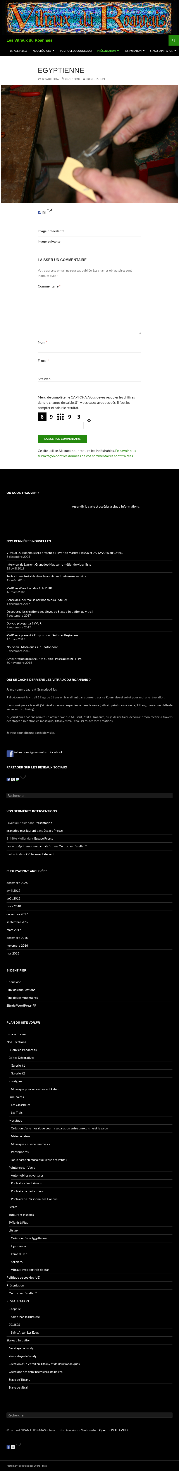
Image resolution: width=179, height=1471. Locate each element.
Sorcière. (17, 1262)
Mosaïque (15, 1120)
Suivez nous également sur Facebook (38, 752)
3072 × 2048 (72, 78)
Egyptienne (18, 1246)
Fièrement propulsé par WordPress (27, 1465)
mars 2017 (14, 930)
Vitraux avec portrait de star (30, 1269)
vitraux (13, 1230)
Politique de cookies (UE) (76, 50)
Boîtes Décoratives (21, 1057)
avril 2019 (13, 890)
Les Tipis (16, 1112)
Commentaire (49, 286)
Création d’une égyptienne (28, 1238)
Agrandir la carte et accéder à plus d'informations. (105, 506)
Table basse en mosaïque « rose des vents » (39, 1159)
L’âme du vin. (19, 1254)
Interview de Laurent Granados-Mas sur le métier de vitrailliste (49, 564)
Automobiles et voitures (27, 1175)
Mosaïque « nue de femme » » (30, 1144)
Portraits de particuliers (27, 1191)
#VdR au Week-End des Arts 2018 (29, 588)
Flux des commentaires (22, 997)
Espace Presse (18, 50)
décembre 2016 (17, 937)
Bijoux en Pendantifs (23, 1050)
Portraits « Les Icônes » (26, 1183)
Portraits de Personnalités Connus (34, 1199)
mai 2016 (13, 953)
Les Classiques (20, 1105)
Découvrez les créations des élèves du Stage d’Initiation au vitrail (50, 611)
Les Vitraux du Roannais (29, 40)
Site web (44, 379)
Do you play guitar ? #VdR (24, 623)
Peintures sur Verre (22, 1167)
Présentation (106, 51)
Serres (13, 1207)
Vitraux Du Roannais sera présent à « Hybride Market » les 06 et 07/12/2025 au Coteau (65, 552)
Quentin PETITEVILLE (114, 1430)
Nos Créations (42, 50)
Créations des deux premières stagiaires (35, 1372)
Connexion (14, 982)
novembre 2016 (17, 945)
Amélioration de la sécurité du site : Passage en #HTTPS (44, 658)
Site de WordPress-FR (21, 1005)
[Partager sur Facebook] (39, 212)
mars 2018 (14, 906)
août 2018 (13, 898)
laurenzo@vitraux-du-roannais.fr (29, 846)
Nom (42, 342)
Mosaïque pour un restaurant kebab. (35, 1089)
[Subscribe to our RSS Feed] (17, 779)
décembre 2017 (17, 914)
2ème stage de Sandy (22, 1356)
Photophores (20, 1152)
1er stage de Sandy (21, 1348)
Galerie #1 (18, 1065)
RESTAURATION (132, 50)
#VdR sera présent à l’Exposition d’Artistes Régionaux (42, 635)
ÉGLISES (14, 1324)
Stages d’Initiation (161, 50)
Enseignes (15, 1081)
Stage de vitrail (19, 1387)
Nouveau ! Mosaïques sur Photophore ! (33, 647)
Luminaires (16, 1097)
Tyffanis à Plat (18, 1222)
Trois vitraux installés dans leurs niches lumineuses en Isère (46, 576)
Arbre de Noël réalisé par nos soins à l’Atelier (37, 600)
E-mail (43, 360)
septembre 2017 (18, 922)
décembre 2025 (17, 882)
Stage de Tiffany (19, 1379)
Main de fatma (20, 1136)
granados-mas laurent (21, 830)
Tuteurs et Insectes (21, 1214)
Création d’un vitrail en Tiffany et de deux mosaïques (44, 1364)
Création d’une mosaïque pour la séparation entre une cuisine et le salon (59, 1128)
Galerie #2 (18, 1073)
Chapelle (15, 1309)
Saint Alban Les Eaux (25, 1332)
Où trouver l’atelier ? (73, 846)
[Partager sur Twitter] (44, 212)
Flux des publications (21, 990)
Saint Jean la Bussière (25, 1317)
